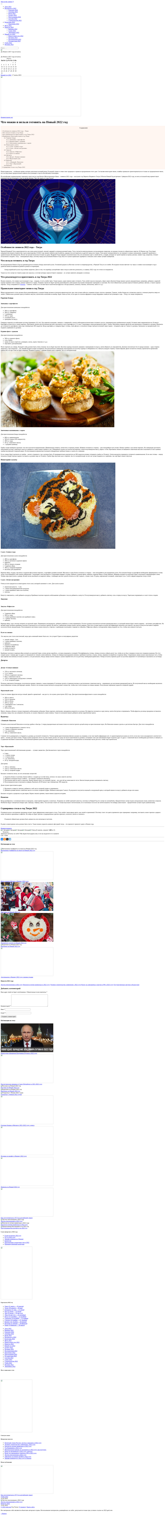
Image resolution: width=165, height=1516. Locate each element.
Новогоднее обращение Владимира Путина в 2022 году (19, 1053)
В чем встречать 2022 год (13, 1235)
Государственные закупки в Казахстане (126, 985)
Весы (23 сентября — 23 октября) (15, 1316)
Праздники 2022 (10, 1352)
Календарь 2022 (10, 1339)
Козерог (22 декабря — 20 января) (16, 1322)
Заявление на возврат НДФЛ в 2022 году (18, 1456)
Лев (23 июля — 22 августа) (14, 1313)
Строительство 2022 (11, 1361)
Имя (3, 1009)
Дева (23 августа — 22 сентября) (15, 1315)
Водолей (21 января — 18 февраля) (16, 1323)
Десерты (8, 155)
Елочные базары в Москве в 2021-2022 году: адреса (17, 1125)
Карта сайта (31, 1507)
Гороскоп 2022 (9, 1332)
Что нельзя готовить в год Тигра (12, 133)
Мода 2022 (8, 1340)
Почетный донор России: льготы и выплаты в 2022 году (23, 1443)
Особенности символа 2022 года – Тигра (15, 131)
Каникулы (8, 1241)
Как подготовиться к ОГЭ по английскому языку (17, 1218)
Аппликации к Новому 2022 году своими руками (17, 977)
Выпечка (8, 160)
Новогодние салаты (11, 145)
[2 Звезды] (11, 830)
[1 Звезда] (4, 830)
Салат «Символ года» (14, 146)
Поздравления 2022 (11, 1351)
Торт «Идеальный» (13, 164)
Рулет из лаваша (13, 153)
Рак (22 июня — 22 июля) (13, 1311)
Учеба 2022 (8, 1363)
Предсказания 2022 (11, 1354)
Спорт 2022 (8, 1359)
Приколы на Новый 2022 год (10, 1187)
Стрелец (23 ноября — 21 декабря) (16, 1320)
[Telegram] (10, 839)
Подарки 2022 (9, 1349)
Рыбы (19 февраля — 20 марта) (15, 1325)
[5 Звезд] (32, 830)
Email (3, 1013)
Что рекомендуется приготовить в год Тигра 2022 (18, 134)
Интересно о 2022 (10, 1337)
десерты (22, 284)
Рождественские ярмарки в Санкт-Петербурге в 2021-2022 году (21, 1084)
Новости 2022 (9, 1344)
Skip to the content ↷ (7, 1)
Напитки (8, 165)
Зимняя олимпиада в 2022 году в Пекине (18, 1458)
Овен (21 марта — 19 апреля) (14, 1306)
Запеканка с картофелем (15, 139)
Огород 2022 (9, 1347)
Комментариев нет (7, 117)
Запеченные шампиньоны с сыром (18, 143)
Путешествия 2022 (11, 1356)
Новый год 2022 (6, 75)
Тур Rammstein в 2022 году (13, 1448)
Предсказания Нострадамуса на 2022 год (14, 1228)
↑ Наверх (4, 1513)
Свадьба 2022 (9, 1358)
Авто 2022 (8, 1328)
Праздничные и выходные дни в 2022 (17, 1242)
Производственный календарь (14, 1244)
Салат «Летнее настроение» (16, 148)
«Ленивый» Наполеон (14, 162)
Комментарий (6, 1006)
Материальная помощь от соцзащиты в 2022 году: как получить (25, 1450)
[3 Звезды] (18, 830)
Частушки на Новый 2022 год (10, 912)
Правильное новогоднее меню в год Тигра (15, 136)
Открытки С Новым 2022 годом (11, 1094)
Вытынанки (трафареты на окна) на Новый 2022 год (18, 850)
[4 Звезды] (25, 830)
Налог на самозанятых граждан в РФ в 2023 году (97, 985)
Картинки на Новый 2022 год (10, 946)
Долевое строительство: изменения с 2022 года (65, 985)
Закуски (7, 150)
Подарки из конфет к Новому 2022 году (14, 1156)
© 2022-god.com (6, 1507)
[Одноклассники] (4, 839)
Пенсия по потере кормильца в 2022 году (36, 985)
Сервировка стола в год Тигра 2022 (13, 167)
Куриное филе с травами (15, 141)
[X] (7, 839)
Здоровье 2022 (9, 1334)
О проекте (22, 1507)
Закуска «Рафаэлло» (14, 151)
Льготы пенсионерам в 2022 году (12, 985)
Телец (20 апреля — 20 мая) (14, 1308)
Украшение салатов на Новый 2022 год (13, 943)
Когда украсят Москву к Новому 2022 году (15, 881)
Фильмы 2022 (9, 1365)
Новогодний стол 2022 (12, 1342)
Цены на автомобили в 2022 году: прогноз (18, 1451)
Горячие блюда (10, 138)
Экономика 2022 (10, 1366)
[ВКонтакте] (2, 839)
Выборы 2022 (9, 1330)
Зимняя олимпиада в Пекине (14, 1239)
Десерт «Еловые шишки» (15, 157)
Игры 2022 (8, 1335)
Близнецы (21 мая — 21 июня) (14, 1310)
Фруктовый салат (13, 158)
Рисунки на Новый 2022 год (10, 1087)
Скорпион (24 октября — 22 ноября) (16, 1318)
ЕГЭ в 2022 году (10, 1237)
